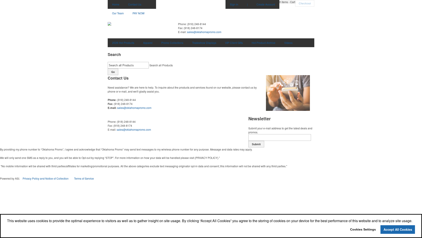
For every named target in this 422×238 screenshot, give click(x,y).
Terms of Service (84, 178)
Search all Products (161, 65)
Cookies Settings (363, 229)
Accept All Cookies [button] (398, 229)
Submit (256, 144)
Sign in (234, 4)
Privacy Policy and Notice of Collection (46, 178)
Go (113, 72)
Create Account (265, 4)
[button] (287, 2)
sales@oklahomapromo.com (204, 32)
